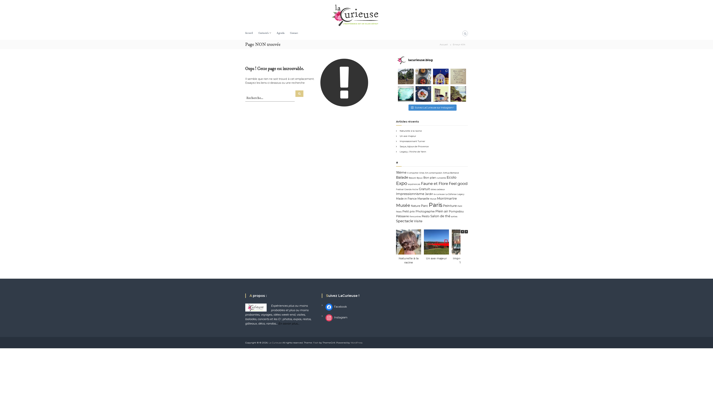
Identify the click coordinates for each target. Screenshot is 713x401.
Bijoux (420, 178)
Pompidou (456, 211)
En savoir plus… (289, 323)
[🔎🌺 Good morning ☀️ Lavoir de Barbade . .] (458, 94)
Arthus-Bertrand (451, 173)
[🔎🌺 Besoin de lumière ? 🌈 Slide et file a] (406, 94)
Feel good (458, 183)
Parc (424, 206)
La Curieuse (275, 342)
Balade (402, 177)
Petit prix (408, 211)
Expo (401, 183)
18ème (401, 172)
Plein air (441, 211)
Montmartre (447, 198)
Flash (316, 342)
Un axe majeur (408, 136)
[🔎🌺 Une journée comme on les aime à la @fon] (406, 76)
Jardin (429, 194)
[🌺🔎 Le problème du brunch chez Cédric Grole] (423, 76)
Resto (426, 216)
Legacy (460, 194)
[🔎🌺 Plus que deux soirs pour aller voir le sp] (441, 76)
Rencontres (415, 216)
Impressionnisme (410, 194)
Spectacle (404, 221)
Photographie (425, 211)
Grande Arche (411, 189)
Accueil (249, 33)
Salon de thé (440, 216)
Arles (421, 173)
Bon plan (429, 177)
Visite (418, 221)
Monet (433, 199)
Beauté (412, 178)
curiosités (441, 178)
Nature (415, 206)
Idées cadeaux (438, 189)
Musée (403, 205)
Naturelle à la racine (411, 130)
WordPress (356, 342)
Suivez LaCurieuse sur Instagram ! (434, 107)
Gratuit (424, 189)
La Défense (451, 194)
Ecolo (451, 177)
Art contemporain (433, 173)
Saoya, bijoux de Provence (414, 146)
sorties (454, 216)
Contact (294, 33)
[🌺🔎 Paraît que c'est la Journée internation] (441, 94)
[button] (466, 231)
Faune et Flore (434, 183)
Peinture (450, 206)
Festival (400, 189)
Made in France (406, 198)
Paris (435, 205)
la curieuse (439, 194)
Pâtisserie (402, 216)
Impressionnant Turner (412, 141)
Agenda (280, 33)
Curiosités (263, 33)
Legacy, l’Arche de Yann (413, 151)
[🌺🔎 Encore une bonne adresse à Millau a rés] (423, 94)
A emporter (413, 173)
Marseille (423, 198)
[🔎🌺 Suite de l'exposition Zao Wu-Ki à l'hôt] (458, 76)
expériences (414, 184)
